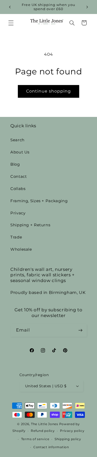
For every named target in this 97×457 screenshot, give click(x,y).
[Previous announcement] (10, 7)
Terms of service (35, 439)
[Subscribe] (80, 330)
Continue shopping (48, 91)
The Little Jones (44, 424)
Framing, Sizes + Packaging (39, 201)
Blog (15, 164)
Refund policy (43, 431)
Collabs (17, 188)
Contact (18, 176)
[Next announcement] (87, 7)
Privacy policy (72, 431)
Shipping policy (68, 439)
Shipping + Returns (30, 225)
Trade (16, 237)
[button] (11, 23)
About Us (19, 152)
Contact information (51, 447)
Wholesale (21, 249)
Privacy (17, 213)
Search (17, 140)
